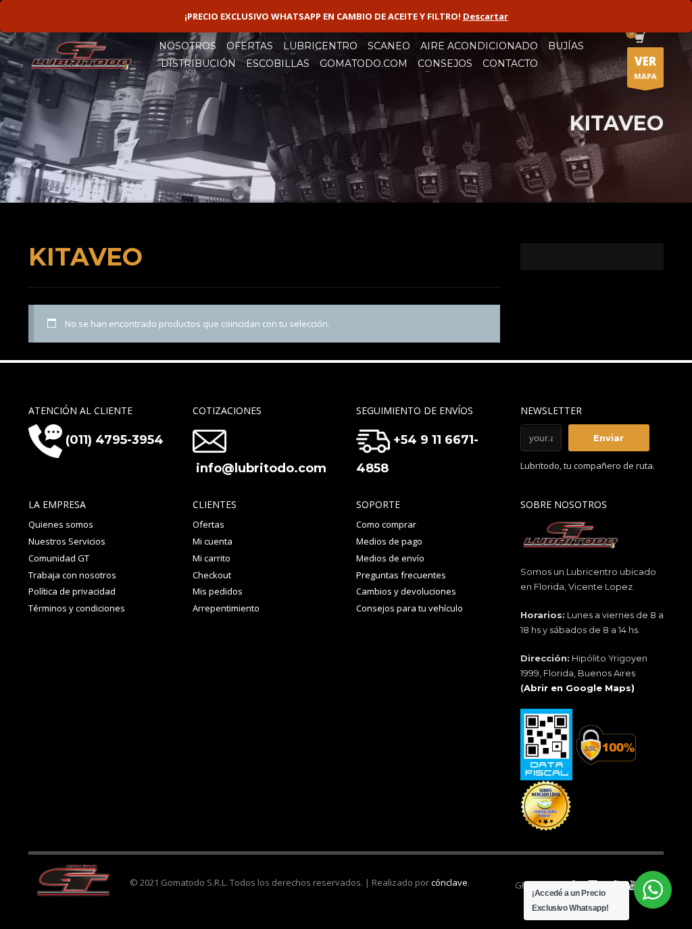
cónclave (449, 882)
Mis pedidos (218, 591)
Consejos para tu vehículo (409, 608)
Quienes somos (60, 524)
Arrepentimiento (226, 608)
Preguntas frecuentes (401, 575)
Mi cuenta (212, 541)
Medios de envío (390, 558)
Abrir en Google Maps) (579, 687)
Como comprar (386, 524)
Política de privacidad (72, 591)
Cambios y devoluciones (406, 591)
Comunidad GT (58, 558)
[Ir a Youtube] (633, 885)
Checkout (212, 575)
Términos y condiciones (76, 608)
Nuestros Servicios (66, 541)
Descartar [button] (485, 16)
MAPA (645, 67)
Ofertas (208, 524)
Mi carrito (211, 558)
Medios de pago (389, 541)
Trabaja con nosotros (72, 575)
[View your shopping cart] (639, 39)
